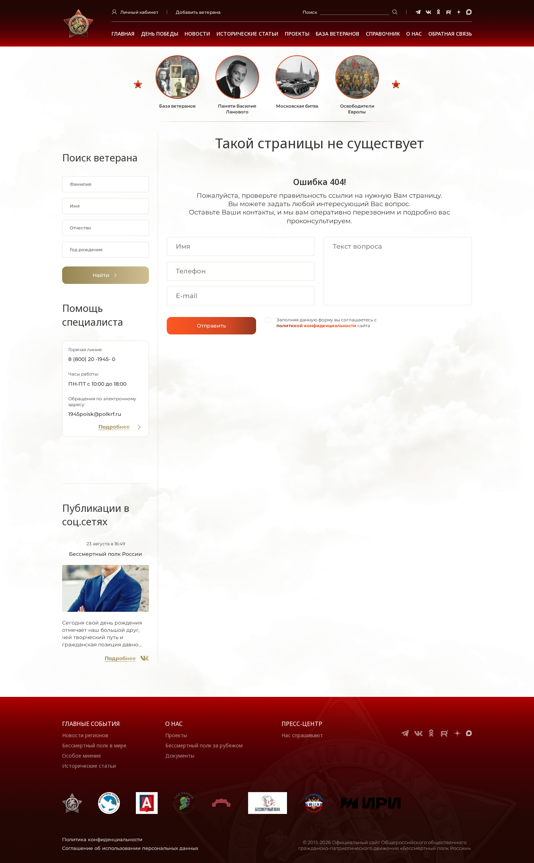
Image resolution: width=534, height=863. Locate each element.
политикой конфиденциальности (316, 325)
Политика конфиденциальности (102, 839)
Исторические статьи (247, 34)
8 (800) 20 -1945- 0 (91, 359)
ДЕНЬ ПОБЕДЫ (159, 34)
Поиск (310, 12)
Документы (179, 755)
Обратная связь (450, 34)
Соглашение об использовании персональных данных (130, 848)
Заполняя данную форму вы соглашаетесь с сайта (326, 322)
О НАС (414, 34)
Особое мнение (81, 755)
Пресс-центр (302, 723)
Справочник (383, 34)
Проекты (297, 34)
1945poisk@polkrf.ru (94, 414)
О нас (174, 723)
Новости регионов (85, 735)
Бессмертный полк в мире (94, 745)
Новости (197, 34)
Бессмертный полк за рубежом (204, 745)
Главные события (91, 723)
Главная (123, 34)
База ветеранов (337, 34)
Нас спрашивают (302, 735)
